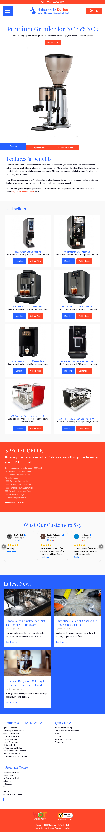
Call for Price (35, 261)
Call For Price (52, 42)
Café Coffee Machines (11, 742)
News (57, 734)
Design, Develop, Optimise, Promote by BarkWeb (52, 828)
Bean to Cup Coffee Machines (13, 731)
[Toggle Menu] (8, 11)
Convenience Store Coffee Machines (16, 756)
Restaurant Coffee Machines (13, 748)
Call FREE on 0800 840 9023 (52, 2)
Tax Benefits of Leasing (63, 728)
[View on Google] (9, 536)
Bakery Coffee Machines (11, 754)
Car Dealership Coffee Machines (14, 751)
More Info (19, 261)
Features (13, 146)
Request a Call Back (66, 147)
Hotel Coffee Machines (11, 739)
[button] (4, 546)
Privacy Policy (60, 742)
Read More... (12, 642)
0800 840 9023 (8, 791)
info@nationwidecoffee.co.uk (22, 192)
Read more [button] (11, 551)
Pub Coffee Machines (10, 745)
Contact (94, 10)
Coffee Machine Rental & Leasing (67, 731)
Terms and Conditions (63, 739)
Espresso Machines (10, 728)
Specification (39, 147)
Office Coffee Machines (11, 736)
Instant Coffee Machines (11, 734)
